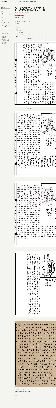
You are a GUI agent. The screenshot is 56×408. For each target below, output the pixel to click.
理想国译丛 (2, 25)
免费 (4, 22)
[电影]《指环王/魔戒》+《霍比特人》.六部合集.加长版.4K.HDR (5, 40)
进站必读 (23, 1)
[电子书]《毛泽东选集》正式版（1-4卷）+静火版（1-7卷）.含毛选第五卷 (5, 37)
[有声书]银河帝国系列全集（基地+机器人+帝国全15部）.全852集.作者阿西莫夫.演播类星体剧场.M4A (5, 32)
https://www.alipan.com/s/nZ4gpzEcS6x (24, 391)
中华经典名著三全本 (7, 25)
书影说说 (35, 1)
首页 (20, 1)
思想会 (4, 26)
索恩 (2, 26)
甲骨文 (8, 22)
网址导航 (27, 1)
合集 (6, 22)
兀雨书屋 (22, 17)
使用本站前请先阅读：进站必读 (19, 15)
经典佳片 (2, 22)
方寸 (5, 26)
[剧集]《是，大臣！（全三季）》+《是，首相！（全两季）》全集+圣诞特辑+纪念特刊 (5, 42)
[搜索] (9, 8)
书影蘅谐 (31, 1)
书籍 (15, 12)
